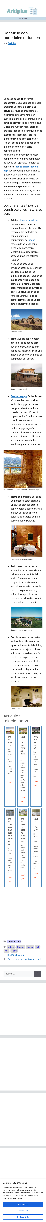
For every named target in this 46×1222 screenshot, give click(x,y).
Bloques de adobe (28, 220)
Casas (30, 947)
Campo (20, 947)
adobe (32, 240)
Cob (38, 947)
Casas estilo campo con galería (23, 830)
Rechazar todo (23, 1217)
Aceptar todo (23, 1204)
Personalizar (23, 1211)
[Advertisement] (23, 73)
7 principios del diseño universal (24, 959)
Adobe (11, 947)
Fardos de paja (19, 396)
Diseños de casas (35, 742)
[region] (23, 1200)
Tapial (14, 951)
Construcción (14, 941)
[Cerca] (43, 1181)
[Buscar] (37, 974)
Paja (6, 951)
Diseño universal (15, 955)
